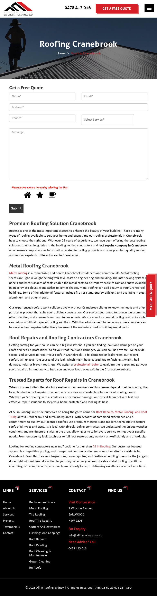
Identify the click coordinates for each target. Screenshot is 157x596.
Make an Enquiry (151, 296)
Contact (8, 533)
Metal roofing (18, 273)
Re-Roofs (35, 567)
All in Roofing (101, 446)
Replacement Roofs (42, 502)
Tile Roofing (37, 514)
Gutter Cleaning (39, 561)
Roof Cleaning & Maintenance (40, 553)
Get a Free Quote (116, 9)
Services (8, 514)
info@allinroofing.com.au (85, 535)
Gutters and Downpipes (44, 527)
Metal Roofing (38, 508)
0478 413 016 (78, 7)
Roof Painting (38, 545)
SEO (129, 587)
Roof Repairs (37, 539)
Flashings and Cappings (44, 533)
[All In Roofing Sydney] (18, 9)
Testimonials (11, 527)
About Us (9, 508)
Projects (8, 520)
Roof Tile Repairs (40, 520)
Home (61, 53)
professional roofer (86, 364)
